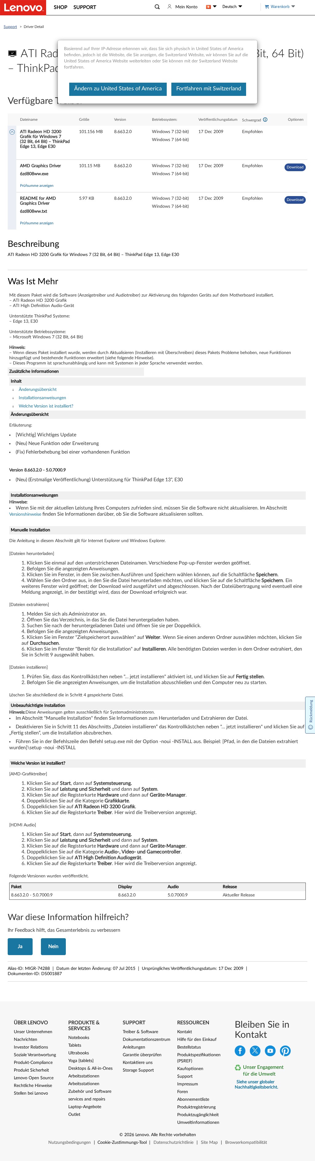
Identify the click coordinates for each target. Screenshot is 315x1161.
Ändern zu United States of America (118, 89)
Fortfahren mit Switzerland (208, 89)
